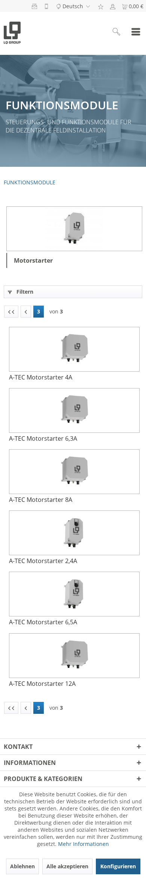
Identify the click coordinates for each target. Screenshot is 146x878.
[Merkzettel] (100, 6)
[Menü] (136, 32)
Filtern (24, 291)
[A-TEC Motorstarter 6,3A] (74, 410)
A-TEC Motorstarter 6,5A (43, 622)
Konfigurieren (118, 866)
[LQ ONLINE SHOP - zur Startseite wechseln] (12, 32)
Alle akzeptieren (67, 866)
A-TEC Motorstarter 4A (40, 377)
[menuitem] (100, 6)
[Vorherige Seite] (26, 312)
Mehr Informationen (83, 843)
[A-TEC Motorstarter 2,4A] (74, 532)
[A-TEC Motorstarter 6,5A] (74, 594)
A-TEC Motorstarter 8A (40, 499)
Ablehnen (22, 866)
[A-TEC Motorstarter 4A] (74, 349)
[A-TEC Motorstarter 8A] (74, 471)
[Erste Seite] (11, 312)
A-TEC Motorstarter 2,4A (43, 561)
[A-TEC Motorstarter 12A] (74, 655)
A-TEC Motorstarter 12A (42, 683)
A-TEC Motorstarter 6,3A (43, 438)
